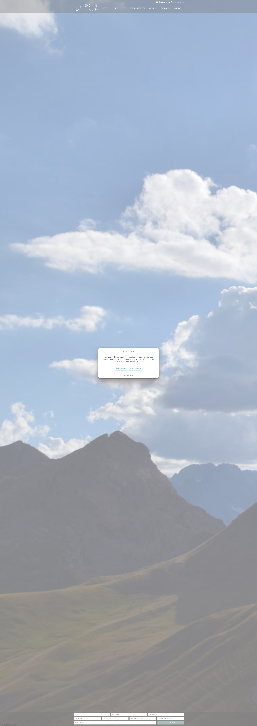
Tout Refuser (121, 369)
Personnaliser (128, 375)
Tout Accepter (136, 369)
